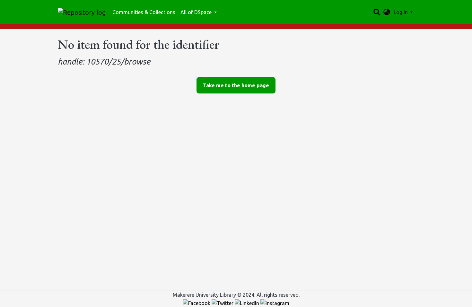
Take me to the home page (236, 85)
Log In (401, 12)
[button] (386, 12)
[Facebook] (197, 302)
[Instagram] (274, 302)
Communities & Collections (143, 12)
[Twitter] (223, 302)
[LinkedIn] (247, 302)
